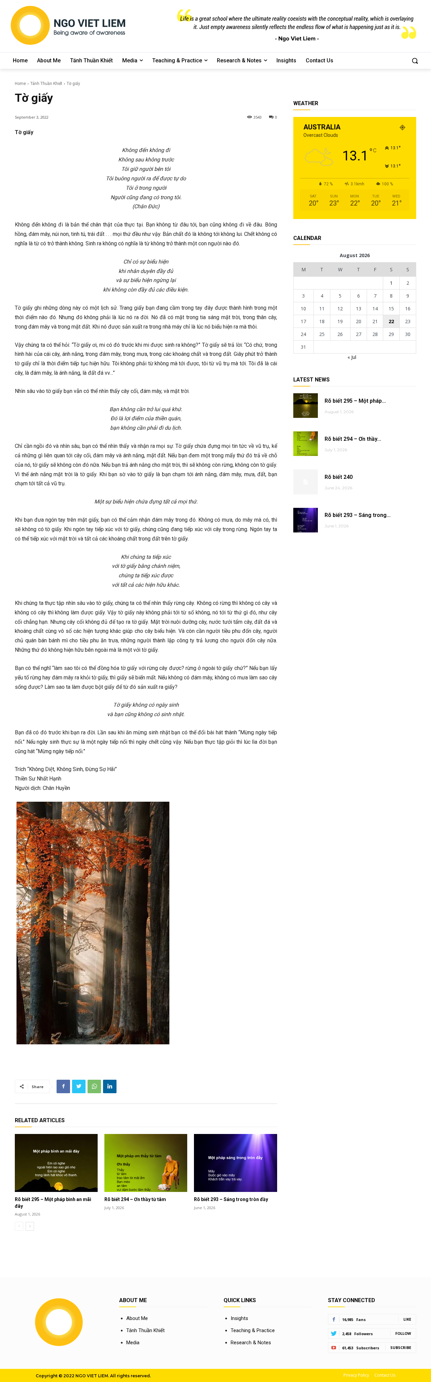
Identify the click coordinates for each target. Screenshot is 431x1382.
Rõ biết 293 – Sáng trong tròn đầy (231, 1199)
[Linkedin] (110, 1086)
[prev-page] (19, 1226)
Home (20, 83)
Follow (403, 1333)
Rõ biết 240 (339, 477)
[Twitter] (79, 1086)
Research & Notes (251, 1343)
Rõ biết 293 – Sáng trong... (358, 515)
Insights (239, 1318)
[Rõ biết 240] (305, 481)
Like (407, 1319)
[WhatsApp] (94, 1086)
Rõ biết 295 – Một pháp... (355, 401)
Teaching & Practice (253, 1330)
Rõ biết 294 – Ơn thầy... (353, 439)
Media (132, 1343)
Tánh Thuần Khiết (46, 83)
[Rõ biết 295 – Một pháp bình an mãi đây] (56, 1163)
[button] (415, 61)
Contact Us (384, 1375)
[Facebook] (63, 1086)
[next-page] (30, 1226)
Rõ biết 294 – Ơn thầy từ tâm (135, 1199)
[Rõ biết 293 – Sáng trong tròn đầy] (235, 1163)
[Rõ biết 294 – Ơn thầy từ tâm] (145, 1163)
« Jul (351, 357)
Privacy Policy (356, 1375)
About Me (137, 1318)
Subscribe (400, 1347)
